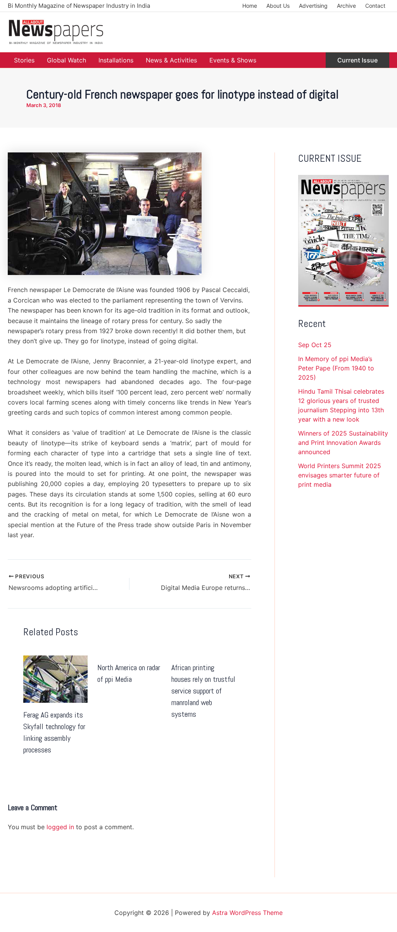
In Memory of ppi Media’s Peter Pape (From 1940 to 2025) (336, 368)
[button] (357, 60)
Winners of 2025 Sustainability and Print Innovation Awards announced (343, 442)
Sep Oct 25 (314, 345)
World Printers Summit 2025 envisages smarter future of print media (339, 475)
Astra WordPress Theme (247, 912)
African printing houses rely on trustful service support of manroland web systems (203, 690)
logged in (60, 827)
